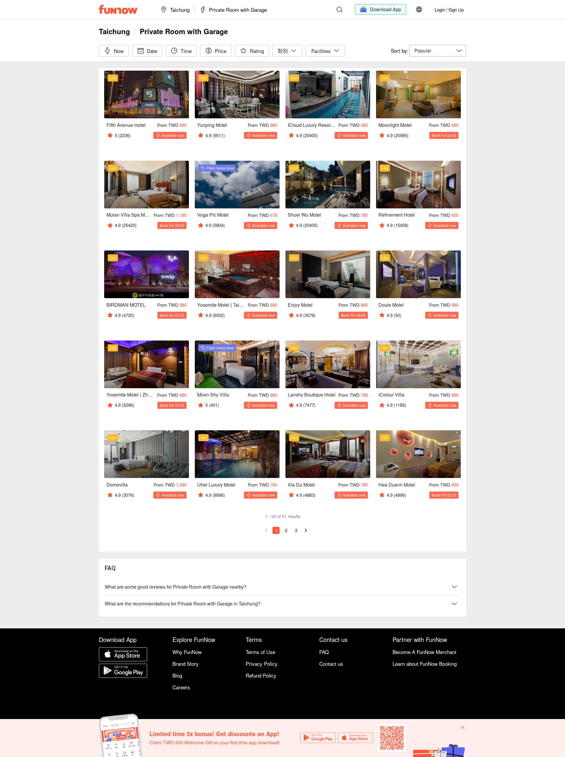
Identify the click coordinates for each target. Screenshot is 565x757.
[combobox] (438, 51)
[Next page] (305, 530)
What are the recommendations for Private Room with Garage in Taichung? (182, 603)
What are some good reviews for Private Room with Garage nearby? (175, 586)
